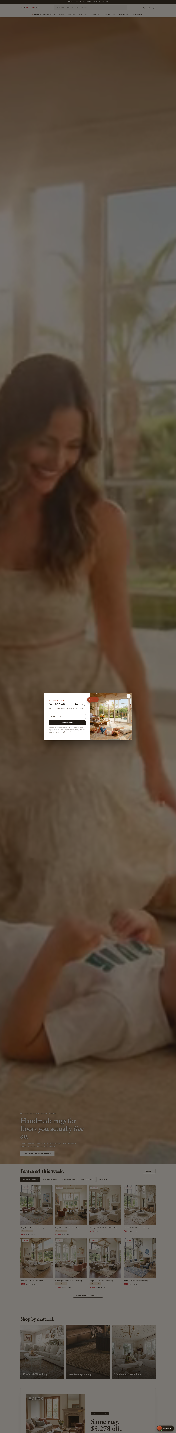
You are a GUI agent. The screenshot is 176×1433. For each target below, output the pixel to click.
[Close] (128, 696)
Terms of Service (53, 729)
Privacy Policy (77, 727)
